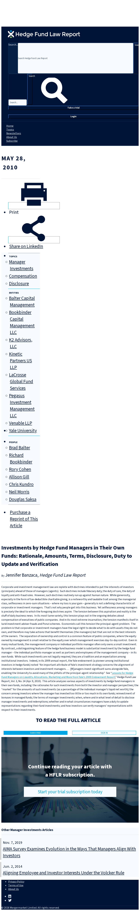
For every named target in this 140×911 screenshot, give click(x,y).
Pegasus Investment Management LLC (22, 405)
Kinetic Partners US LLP (20, 361)
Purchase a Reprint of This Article (24, 519)
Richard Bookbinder (20, 458)
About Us (11, 137)
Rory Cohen (20, 469)
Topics (10, 130)
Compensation (23, 276)
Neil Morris (19, 492)
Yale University (23, 430)
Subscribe (12, 141)
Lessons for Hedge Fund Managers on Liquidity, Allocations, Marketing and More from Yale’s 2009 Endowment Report (67, 675)
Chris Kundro (21, 484)
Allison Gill (19, 477)
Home (9, 126)
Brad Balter (19, 447)
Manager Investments (21, 265)
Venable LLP (20, 423)
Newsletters (13, 133)
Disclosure (19, 283)
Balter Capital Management (22, 301)
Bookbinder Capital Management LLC (22, 322)
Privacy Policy (16, 882)
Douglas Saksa (22, 499)
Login (73, 116)
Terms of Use (15, 885)
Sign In (104, 732)
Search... (13, 45)
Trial (73, 107)
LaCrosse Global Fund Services (21, 382)
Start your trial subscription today (70, 792)
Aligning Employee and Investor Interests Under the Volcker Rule (63, 873)
